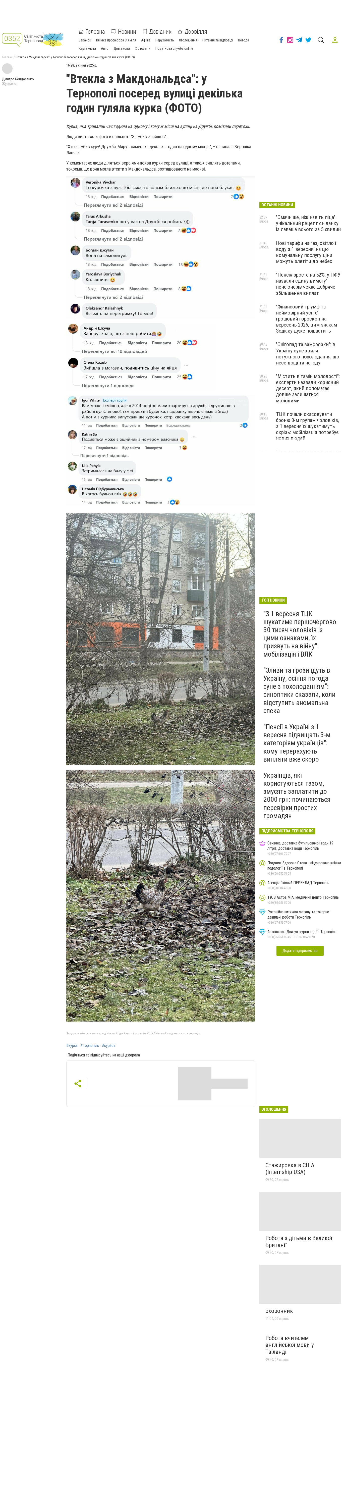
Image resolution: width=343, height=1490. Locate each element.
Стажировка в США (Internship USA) (289, 1169)
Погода (243, 40)
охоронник (279, 1310)
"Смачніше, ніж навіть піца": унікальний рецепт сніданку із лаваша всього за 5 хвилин (308, 223)
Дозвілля (196, 31)
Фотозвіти (142, 48)
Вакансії (85, 40)
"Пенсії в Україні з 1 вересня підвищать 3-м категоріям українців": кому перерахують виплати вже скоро (296, 743)
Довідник (160, 31)
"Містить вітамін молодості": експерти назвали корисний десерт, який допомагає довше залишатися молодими (308, 388)
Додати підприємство (300, 950)
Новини (127, 31)
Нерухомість (164, 40)
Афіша (145, 40)
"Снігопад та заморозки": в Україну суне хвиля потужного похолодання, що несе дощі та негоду (307, 353)
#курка (72, 1045)
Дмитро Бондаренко (18, 79)
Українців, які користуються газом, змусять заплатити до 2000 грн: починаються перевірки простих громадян (296, 795)
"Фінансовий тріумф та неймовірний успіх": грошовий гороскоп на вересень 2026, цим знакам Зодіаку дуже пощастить (306, 319)
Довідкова (121, 48)
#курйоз (108, 1045)
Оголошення (188, 40)
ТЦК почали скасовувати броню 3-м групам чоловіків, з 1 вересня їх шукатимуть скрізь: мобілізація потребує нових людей (307, 426)
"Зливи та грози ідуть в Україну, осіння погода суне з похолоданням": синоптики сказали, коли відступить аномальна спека (299, 690)
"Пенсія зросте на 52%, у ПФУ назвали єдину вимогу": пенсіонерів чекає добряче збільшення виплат (308, 284)
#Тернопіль (90, 1045)
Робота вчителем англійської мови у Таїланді (289, 1345)
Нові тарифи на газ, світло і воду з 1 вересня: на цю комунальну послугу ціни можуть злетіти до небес (306, 252)
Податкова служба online (174, 48)
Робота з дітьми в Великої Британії (298, 1242)
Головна (95, 31)
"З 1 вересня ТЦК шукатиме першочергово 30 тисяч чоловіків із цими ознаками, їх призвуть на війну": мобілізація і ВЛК (299, 634)
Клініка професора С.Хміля (116, 40)
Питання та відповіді (217, 40)
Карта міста (87, 48)
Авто (104, 48)
